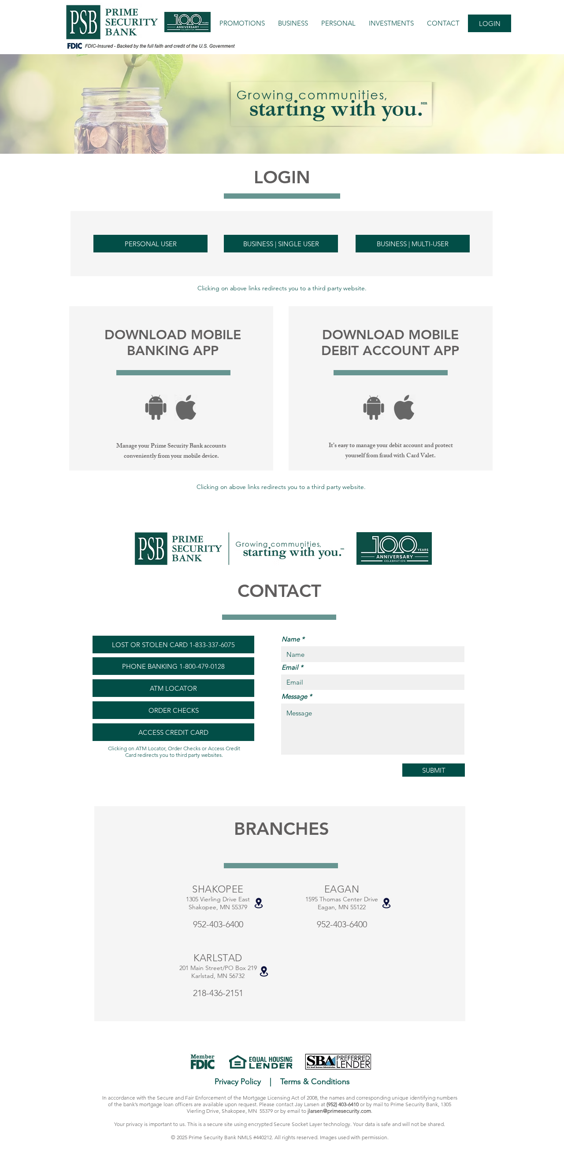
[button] (151, 46)
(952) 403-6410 (343, 1104)
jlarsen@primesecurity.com (339, 1111)
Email (290, 667)
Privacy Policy (238, 1081)
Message (294, 696)
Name (291, 639)
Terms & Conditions (315, 1081)
